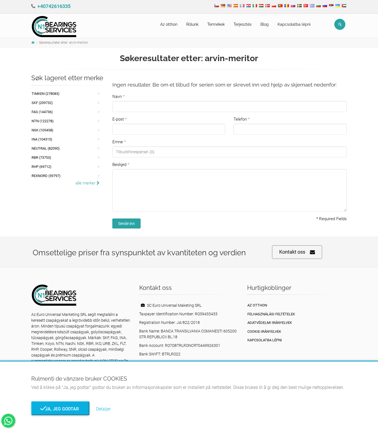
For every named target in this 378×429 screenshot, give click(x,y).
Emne (117, 141)
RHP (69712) (41, 167)
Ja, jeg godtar (60, 409)
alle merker (86, 183)
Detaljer (103, 409)
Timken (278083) (45, 94)
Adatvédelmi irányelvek (269, 323)
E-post (118, 119)
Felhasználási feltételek (271, 314)
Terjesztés (243, 24)
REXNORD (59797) (46, 176)
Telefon (240, 119)
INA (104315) (42, 139)
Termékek (216, 24)
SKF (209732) (42, 103)
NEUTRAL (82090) (46, 148)
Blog (264, 24)
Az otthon (168, 24)
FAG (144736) (42, 112)
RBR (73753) (41, 157)
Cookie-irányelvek (264, 331)
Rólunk (192, 24)
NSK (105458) (42, 130)
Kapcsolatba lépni (294, 24)
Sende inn (126, 223)
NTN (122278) (43, 121)
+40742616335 (54, 6)
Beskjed (119, 164)
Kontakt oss (292, 252)
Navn (117, 96)
